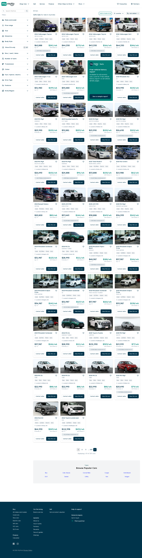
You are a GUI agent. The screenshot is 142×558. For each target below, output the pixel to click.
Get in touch (75, 518)
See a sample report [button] (100, 96)
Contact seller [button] (40, 55)
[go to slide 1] (42, 30)
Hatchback (127, 473)
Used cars (16, 515)
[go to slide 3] (45, 30)
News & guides (38, 532)
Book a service (38, 512)
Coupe (107, 473)
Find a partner (80, 521)
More (80, 4)
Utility (87, 476)
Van (107, 476)
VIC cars (15, 526)
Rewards (36, 529)
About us (36, 521)
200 (91, 449)
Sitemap (36, 535)
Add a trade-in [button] (104, 13)
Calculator (16, 538)
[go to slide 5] (48, 30)
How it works (37, 523)
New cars (16, 518)
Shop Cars (23, 4)
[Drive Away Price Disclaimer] (122, 90)
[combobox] (13, 11)
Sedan (66, 476)
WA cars (15, 523)
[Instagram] (18, 544)
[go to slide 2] (44, 30)
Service (42, 4)
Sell (34, 4)
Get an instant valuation (57, 512)
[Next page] (95, 449)
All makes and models (20, 512)
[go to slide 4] (47, 30)
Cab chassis (66, 473)
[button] (27, 11)
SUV (46, 476)
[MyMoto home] (7, 4)
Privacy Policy (27, 550)
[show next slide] (56, 26)
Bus (46, 473)
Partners (36, 526)
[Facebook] (14, 544)
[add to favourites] (56, 34)
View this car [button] (52, 55)
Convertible (86, 473)
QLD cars (16, 529)
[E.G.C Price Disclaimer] (37, 47)
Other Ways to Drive (65, 4)
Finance (51, 4)
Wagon (127, 476)
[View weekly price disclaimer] (56, 47)
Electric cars (17, 521)
